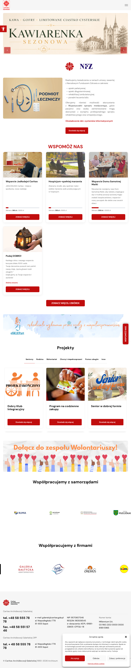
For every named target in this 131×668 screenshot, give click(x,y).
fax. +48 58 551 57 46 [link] (16, 628)
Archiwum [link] (53, 660)
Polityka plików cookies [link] (96, 664)
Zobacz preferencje (117, 658)
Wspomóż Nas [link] (125, 334)
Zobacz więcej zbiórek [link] (65, 303)
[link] (3, 29)
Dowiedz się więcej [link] (77, 130)
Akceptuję (75, 658)
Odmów (96, 658)
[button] (126, 637)
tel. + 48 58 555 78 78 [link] (16, 646)
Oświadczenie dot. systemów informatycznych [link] (89, 121)
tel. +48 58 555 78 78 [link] (16, 619)
